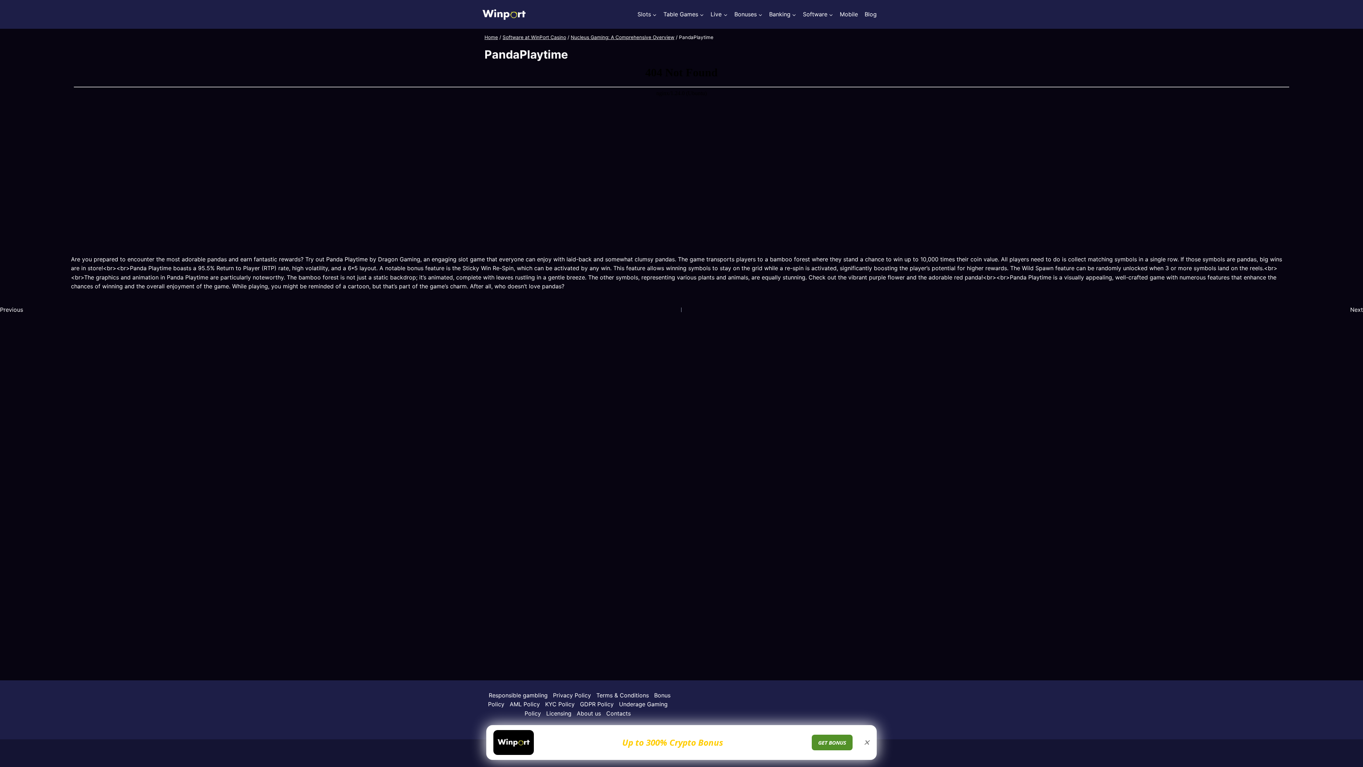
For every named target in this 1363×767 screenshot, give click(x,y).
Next (1356, 309)
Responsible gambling (518, 695)
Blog (871, 14)
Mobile (849, 14)
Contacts (618, 713)
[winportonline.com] (504, 14)
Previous (11, 309)
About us (589, 713)
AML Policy (525, 704)
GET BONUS (832, 742)
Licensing (558, 713)
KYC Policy (560, 704)
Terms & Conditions (622, 695)
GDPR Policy (597, 704)
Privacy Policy (572, 695)
